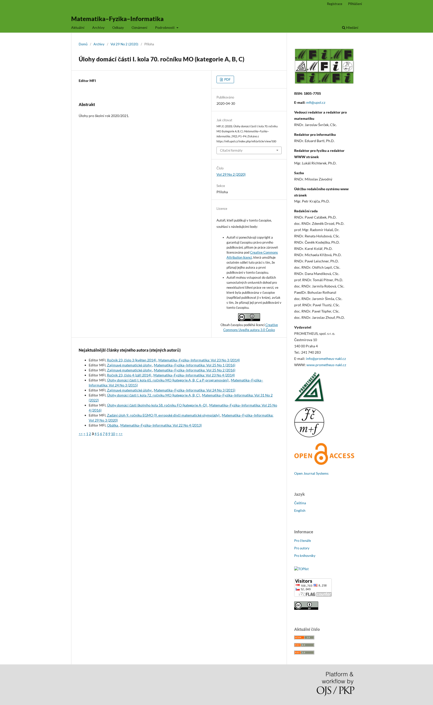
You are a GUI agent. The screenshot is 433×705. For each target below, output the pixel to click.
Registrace (334, 4)
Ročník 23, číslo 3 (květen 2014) (132, 360)
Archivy (98, 27)
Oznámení (139, 27)
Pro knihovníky (304, 556)
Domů (83, 44)
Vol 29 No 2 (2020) (124, 44)
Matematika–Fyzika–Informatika (117, 18)
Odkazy (118, 27)
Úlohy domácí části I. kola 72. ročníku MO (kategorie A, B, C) (153, 395)
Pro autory (301, 548)
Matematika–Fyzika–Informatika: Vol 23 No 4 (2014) (194, 375)
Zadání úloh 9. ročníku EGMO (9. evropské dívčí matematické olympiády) (163, 415)
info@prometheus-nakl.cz (326, 358)
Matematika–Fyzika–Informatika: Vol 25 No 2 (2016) (194, 370)
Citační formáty (231, 150)
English (299, 510)
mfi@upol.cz (315, 102)
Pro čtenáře (302, 541)
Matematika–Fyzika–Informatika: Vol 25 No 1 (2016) (194, 365)
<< (81, 434)
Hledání (351, 27)
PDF (227, 79)
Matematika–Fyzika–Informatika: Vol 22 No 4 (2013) (161, 425)
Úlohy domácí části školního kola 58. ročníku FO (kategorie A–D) (157, 405)
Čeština (300, 503)
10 (113, 434)
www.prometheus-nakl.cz (326, 365)
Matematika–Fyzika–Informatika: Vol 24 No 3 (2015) (194, 390)
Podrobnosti (165, 27)
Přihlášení (355, 4)
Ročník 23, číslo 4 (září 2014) (129, 375)
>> (121, 434)
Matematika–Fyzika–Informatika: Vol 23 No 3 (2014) (199, 360)
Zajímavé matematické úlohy (129, 365)
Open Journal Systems (311, 473)
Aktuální (77, 27)
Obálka (113, 425)
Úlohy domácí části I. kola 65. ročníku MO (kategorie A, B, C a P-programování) (168, 380)
